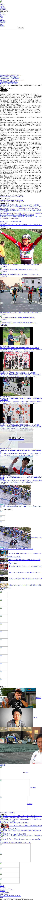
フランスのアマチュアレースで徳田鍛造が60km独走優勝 (17, 215)
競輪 (1, 16)
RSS (1, 897)
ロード (2, 13)
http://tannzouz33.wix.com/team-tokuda (11, 197)
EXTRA (2, 26)
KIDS (1, 24)
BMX (1, 19)
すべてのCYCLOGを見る (7, 812)
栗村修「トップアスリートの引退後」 (11, 221)
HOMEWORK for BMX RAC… (9, 82)
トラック (2, 14)
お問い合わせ (4, 894)
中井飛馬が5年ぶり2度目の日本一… (10, 75)
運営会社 (2, 887)
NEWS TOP (3, 223)
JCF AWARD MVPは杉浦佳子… (9, 77)
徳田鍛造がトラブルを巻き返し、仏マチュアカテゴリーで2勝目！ (19, 205)
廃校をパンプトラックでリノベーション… (12, 80)
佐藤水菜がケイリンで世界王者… (10, 78)
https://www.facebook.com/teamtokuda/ (11, 200)
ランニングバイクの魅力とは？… (10, 83)
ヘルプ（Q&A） (4, 892)
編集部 (2, 886)
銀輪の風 (2, 22)
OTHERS (3, 21)
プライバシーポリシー (6, 889)
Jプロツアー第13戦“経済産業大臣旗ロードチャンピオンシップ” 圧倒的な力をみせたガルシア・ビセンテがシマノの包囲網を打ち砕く (20, 207)
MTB (1, 17)
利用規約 (2, 891)
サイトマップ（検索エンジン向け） (10, 896)
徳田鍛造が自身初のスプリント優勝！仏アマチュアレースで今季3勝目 (21, 213)
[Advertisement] (21, 52)
